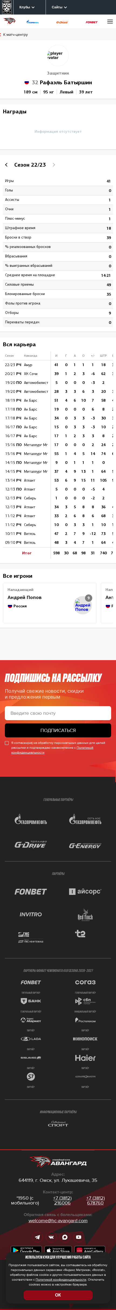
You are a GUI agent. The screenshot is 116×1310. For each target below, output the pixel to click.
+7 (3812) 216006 (62, 1200)
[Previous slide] (7, 164)
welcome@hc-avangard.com (58, 1220)
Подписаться (58, 730)
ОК (58, 1295)
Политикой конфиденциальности (61, 1280)
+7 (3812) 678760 (95, 1200)
